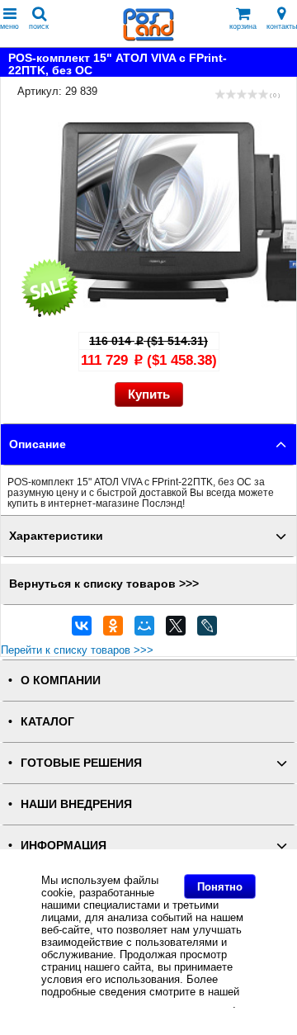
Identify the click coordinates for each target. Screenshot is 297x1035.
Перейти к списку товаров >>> (77, 650)
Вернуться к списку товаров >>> (104, 584)
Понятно (220, 887)
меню (9, 26)
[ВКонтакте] (82, 630)
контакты (281, 26)
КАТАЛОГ (47, 722)
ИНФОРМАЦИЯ (63, 845)
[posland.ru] (148, 37)
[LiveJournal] (207, 630)
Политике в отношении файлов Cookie (137, 1004)
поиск (39, 26)
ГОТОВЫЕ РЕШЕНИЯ (81, 763)
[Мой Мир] (144, 630)
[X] (176, 630)
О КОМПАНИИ (61, 680)
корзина (243, 26)
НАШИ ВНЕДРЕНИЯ (76, 804)
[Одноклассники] (113, 630)
